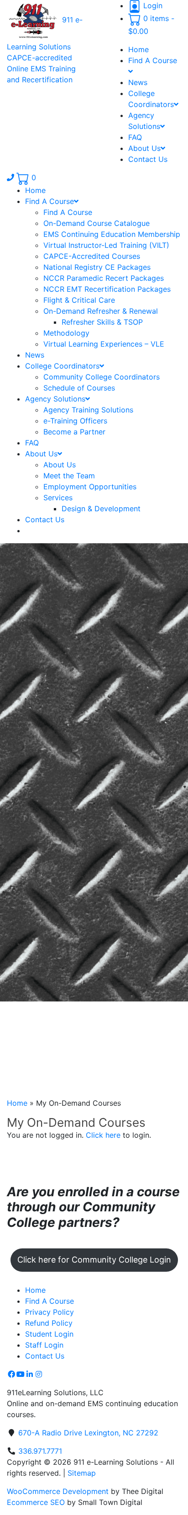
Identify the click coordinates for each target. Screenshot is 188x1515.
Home (17, 1103)
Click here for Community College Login (94, 1259)
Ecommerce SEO (36, 1502)
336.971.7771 (40, 1451)
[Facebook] (11, 1374)
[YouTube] (20, 1374)
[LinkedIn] (29, 1374)
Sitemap (82, 1473)
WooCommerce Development (58, 1491)
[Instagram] (38, 1374)
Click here (103, 1135)
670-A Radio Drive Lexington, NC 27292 (88, 1432)
